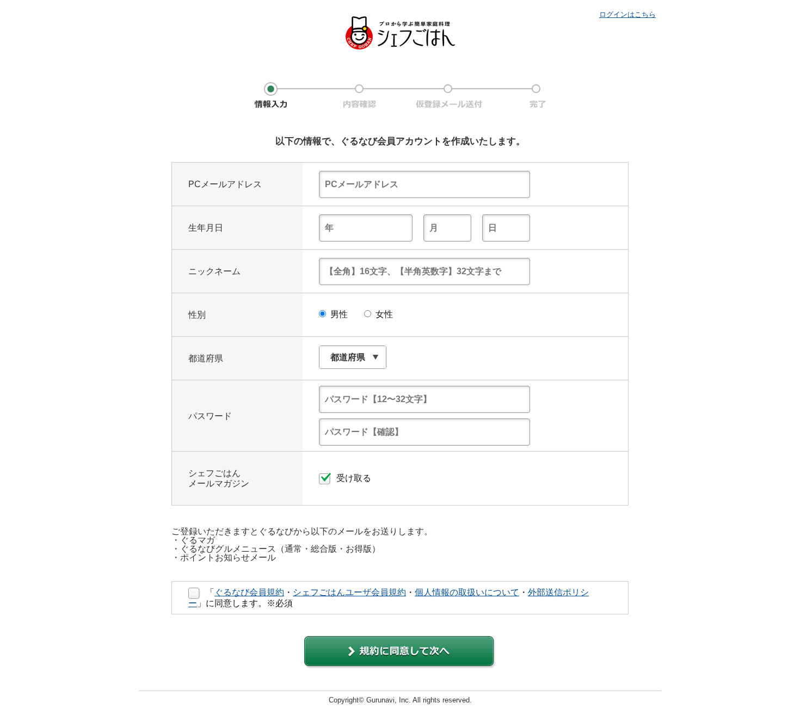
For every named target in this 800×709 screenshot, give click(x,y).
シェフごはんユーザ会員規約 (349, 592)
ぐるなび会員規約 (249, 592)
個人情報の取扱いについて (467, 592)
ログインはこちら (627, 14)
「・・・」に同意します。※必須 (388, 598)
